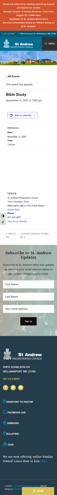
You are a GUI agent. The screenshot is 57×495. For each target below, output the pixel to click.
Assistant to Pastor (19, 402)
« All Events (13, 76)
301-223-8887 (9, 33)
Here (44, 461)
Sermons (13, 423)
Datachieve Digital (21, 489)
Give (39, 491)
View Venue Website (17, 221)
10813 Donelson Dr (19, 369)
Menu (51, 43)
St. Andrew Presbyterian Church (25, 485)
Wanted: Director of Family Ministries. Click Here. (28, 11)
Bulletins (12, 434)
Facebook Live (16, 412)
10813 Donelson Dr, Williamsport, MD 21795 (38, 33)
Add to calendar (23, 115)
